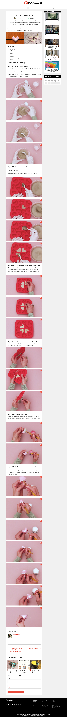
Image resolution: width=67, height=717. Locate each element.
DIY (42, 701)
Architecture (44, 700)
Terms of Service (45, 711)
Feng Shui (44, 706)
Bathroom (35, 700)
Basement (34, 705)
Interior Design (45, 705)
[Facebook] (8, 704)
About (53, 700)
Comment (9, 678)
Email (9, 687)
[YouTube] (12, 704)
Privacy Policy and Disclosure (37, 711)
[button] (24, 38)
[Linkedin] (16, 704)
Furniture (44, 704)
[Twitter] (6, 704)
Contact (53, 701)
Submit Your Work (55, 705)
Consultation (54, 704)
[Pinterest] (14, 704)
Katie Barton (16, 634)
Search (53, 8)
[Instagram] (13, 636)
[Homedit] (33, 2)
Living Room (35, 704)
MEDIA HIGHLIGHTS (55, 708)
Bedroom (34, 701)
